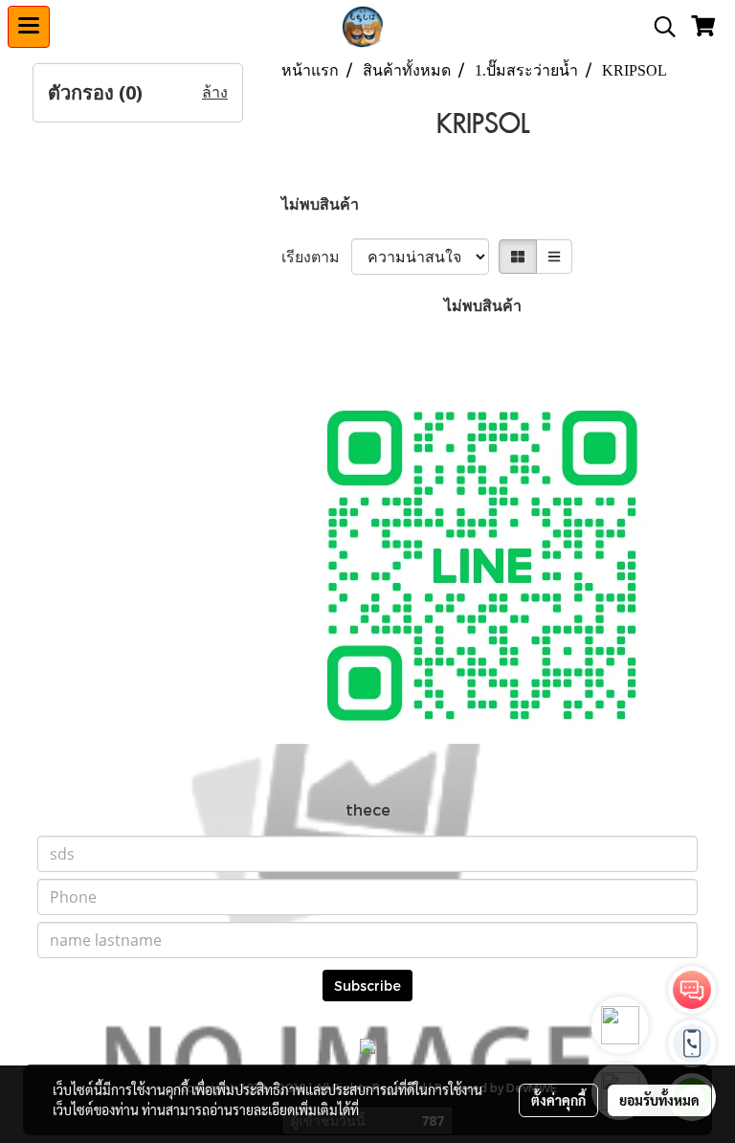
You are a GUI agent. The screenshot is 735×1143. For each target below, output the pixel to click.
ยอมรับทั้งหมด (659, 1100)
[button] (658, 26)
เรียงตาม (316, 256)
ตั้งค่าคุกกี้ (558, 1100)
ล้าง (215, 92)
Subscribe (367, 985)
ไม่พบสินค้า (320, 203)
